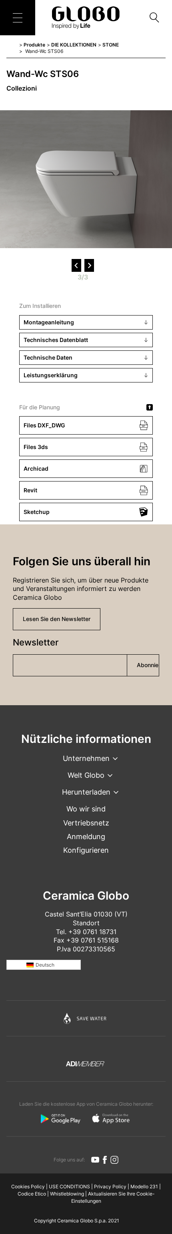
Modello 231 (144, 1186)
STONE (110, 45)
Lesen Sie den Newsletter (56, 618)
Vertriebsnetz (86, 823)
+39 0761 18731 (92, 932)
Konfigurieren (86, 850)
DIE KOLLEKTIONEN (73, 45)
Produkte (34, 45)
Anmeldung (86, 836)
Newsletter (35, 642)
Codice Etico (32, 1194)
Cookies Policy (28, 1186)
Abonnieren (148, 665)
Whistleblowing (67, 1194)
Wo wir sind (86, 809)
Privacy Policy (110, 1186)
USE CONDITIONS (69, 1186)
